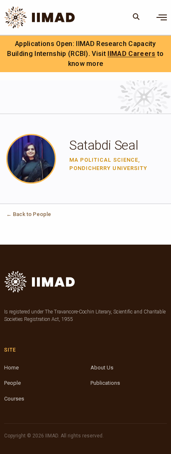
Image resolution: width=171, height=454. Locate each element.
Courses (14, 399)
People (12, 383)
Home (11, 367)
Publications (105, 383)
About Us (101, 367)
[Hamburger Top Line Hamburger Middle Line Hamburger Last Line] (161, 17)
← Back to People (28, 214)
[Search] (136, 17)
